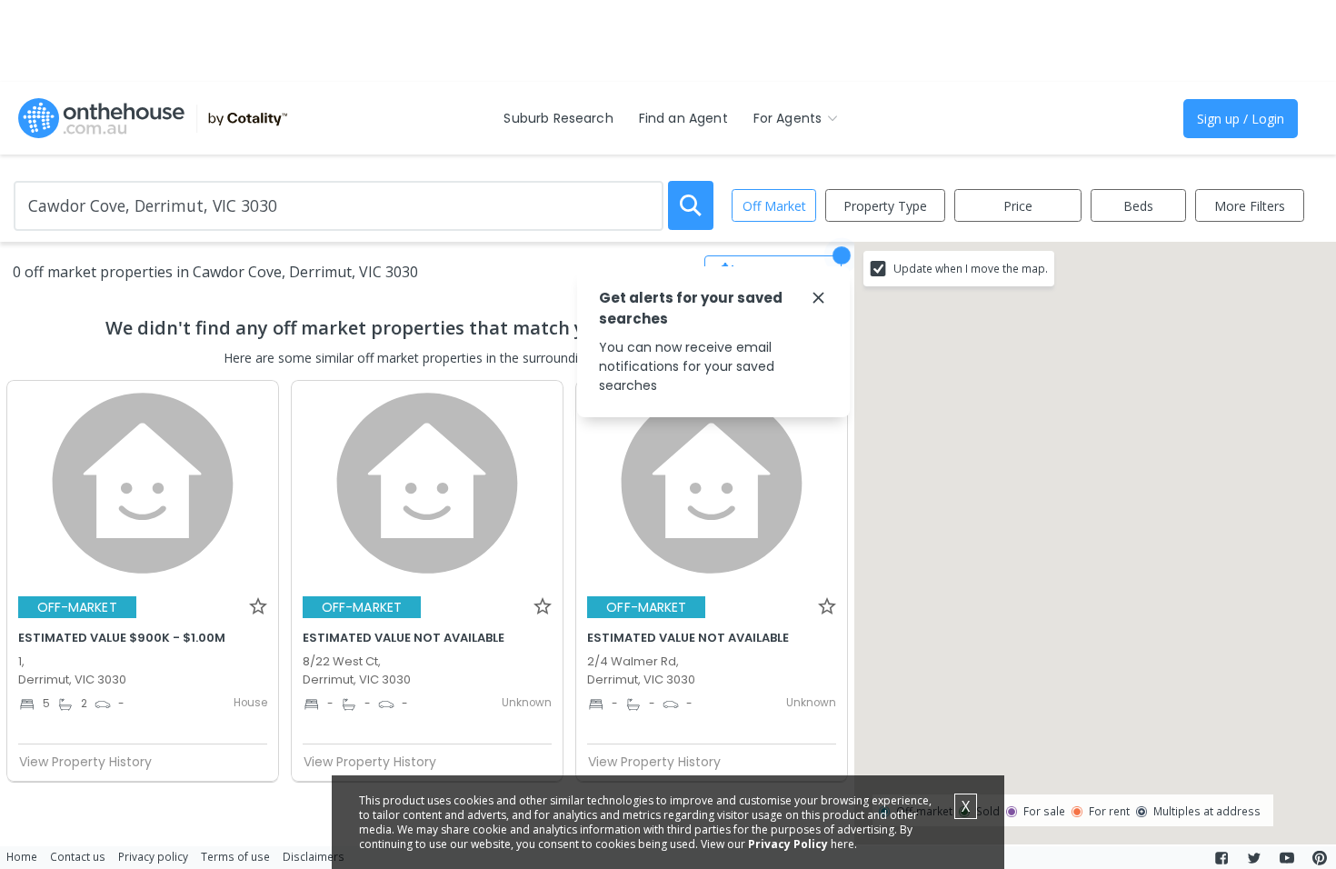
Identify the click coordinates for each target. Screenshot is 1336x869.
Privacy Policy (788, 844)
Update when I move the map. (970, 268)
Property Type (885, 206)
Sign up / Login (1240, 118)
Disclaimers (313, 856)
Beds (1138, 206)
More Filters (1249, 206)
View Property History (85, 762)
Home (21, 856)
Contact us (77, 856)
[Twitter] (1254, 858)
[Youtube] (1287, 858)
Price (1017, 206)
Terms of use (235, 856)
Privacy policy (153, 856)
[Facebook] (1221, 858)
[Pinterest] (1319, 858)
